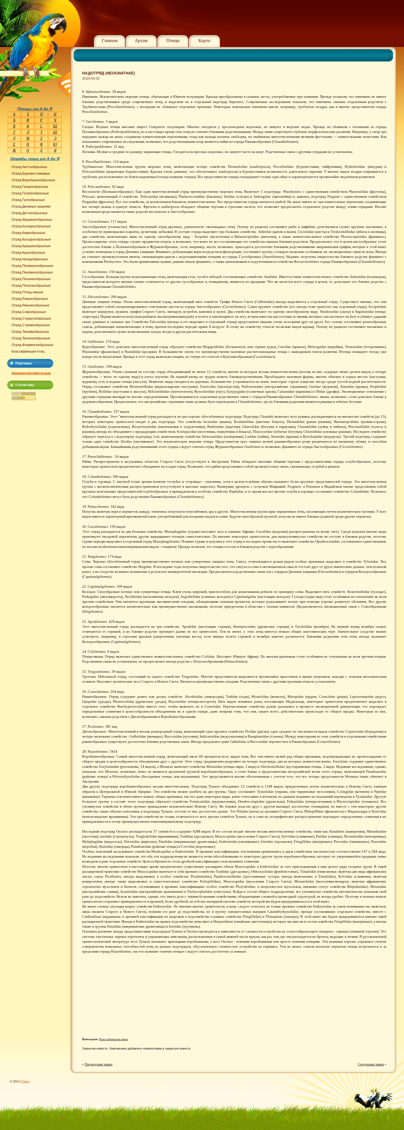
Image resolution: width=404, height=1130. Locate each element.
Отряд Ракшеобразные (30, 299)
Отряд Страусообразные (31, 318)
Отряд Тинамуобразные (30, 332)
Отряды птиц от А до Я (34, 159)
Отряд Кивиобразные (28, 233)
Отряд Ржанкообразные (30, 305)
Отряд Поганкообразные (31, 279)
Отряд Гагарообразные (30, 187)
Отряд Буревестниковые (31, 173)
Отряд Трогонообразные (31, 338)
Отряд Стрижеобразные (31, 325)
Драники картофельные (31, 373)
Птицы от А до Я (34, 109)
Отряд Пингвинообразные (32, 272)
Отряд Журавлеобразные (32, 220)
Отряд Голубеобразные (30, 193)
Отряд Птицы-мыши (27, 292)
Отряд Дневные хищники (31, 206)
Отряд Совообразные (29, 312)
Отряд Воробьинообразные (33, 180)
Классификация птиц (113, 1039)
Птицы (172, 40)
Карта (204, 40)
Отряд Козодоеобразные (31, 239)
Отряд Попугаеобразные (31, 286)
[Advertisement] (128, 997)
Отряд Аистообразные (29, 167)
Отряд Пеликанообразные (32, 266)
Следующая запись (371, 1064)
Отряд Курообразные (28, 253)
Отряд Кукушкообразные (31, 246)
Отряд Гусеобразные (28, 200)
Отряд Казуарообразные (31, 226)
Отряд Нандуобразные (30, 259)
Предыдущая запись (98, 1064)
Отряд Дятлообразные (30, 213)
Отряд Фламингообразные (32, 345)
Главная (110, 40)
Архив (141, 40)
